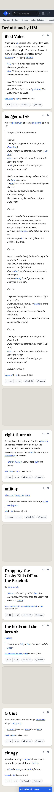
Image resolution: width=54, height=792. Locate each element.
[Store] (43, 13)
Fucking (8, 638)
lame (27, 729)
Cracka (10, 729)
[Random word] (36, 13)
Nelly (34, 763)
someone (36, 122)
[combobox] (26, 13)
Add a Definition (38, 20)
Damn (11, 462)
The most (9, 495)
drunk (37, 303)
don (12, 183)
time (13, 180)
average (9, 57)
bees (9, 647)
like (10, 769)
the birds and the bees (14, 653)
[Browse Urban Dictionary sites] (7, 13)
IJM (17, 471)
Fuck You (12, 147)
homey (18, 462)
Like (9, 158)
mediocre (40, 719)
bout (29, 644)
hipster (29, 57)
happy (18, 278)
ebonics (44, 441)
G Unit (7, 735)
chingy (7, 775)
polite (15, 122)
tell (21, 644)
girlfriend (36, 89)
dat (29, 769)
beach (20, 600)
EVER (27, 495)
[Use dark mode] (48, 13)
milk (6, 511)
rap (13, 723)
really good (12, 505)
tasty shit (19, 495)
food (36, 593)
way (20, 122)
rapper (27, 759)
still (46, 501)
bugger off (9, 375)
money (23, 231)
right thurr (9, 471)
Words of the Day (10, 20)
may (31, 452)
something (10, 455)
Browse (24, 20)
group (18, 723)
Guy (9, 63)
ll (11, 165)
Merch (38, 105)
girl (36, 462)
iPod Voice (9, 98)
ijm (17, 98)
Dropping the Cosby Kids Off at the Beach (21, 606)
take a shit (13, 587)
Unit (39, 729)
